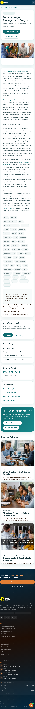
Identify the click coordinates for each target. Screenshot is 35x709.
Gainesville (21, 241)
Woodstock (7, 285)
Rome (18, 265)
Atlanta (21, 221)
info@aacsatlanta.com (10, 375)
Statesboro (17, 273)
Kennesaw (24, 245)
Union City (6, 281)
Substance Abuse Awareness (9, 652)
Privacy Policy (3, 706)
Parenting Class (5, 646)
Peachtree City (8, 261)
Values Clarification (6, 654)
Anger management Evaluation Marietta (15, 71)
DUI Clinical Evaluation (10, 393)
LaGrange (6, 249)
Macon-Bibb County (9, 253)
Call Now (18, 335)
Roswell (25, 265)
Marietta (20, 253)
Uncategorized (13, 7)
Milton (15, 257)
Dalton (14, 233)
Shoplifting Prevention (7, 649)
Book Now (8, 335)
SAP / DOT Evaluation (10, 400)
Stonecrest (7, 277)
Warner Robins (24, 281)
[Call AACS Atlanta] (31, 705)
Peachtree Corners (20, 261)
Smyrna (25, 269)
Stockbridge (26, 273)
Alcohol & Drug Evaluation (11, 389)
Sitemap (25, 706)
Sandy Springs (8, 269)
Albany (6, 217)
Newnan (22, 257)
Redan (12, 265)
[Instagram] (12, 617)
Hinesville (6, 245)
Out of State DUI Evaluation (8, 628)
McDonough (7, 257)
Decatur (21, 233)
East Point (6, 241)
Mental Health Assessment (11, 396)
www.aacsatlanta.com (10, 678)
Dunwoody (23, 237)
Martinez (27, 253)
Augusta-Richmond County (11, 225)
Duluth (15, 237)
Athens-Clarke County (10, 221)
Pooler (6, 265)
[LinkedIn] (8, 617)
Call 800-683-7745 (11, 36)
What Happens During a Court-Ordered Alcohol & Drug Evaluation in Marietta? (17, 558)
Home (2, 7)
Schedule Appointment (12, 423)
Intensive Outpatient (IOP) (8, 657)
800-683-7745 (11, 371)
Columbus (6, 233)
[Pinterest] (15, 617)
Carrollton (13, 229)
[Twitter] (5, 617)
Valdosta (14, 281)
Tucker (23, 277)
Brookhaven (25, 225)
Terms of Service (15, 706)
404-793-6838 (16, 666)
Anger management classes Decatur (14, 100)
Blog (6, 7)
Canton (6, 229)
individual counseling (9, 208)
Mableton (25, 249)
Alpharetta (13, 217)
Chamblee (22, 229)
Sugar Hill (15, 277)
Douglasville (7, 237)
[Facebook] (1, 617)
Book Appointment (18, 582)
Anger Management (6, 644)
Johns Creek (15, 245)
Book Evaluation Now (11, 31)
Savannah (17, 269)
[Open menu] (33, 2)
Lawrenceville (16, 249)
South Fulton (7, 273)
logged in (13, 314)
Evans (13, 241)
